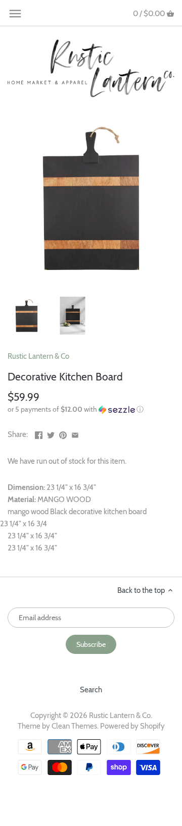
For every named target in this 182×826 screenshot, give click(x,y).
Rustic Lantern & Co (38, 356)
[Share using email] (75, 433)
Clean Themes (74, 726)
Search (91, 689)
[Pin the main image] (63, 433)
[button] (91, 409)
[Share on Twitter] (51, 433)
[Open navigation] (15, 13)
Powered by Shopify (132, 726)
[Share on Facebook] (38, 433)
